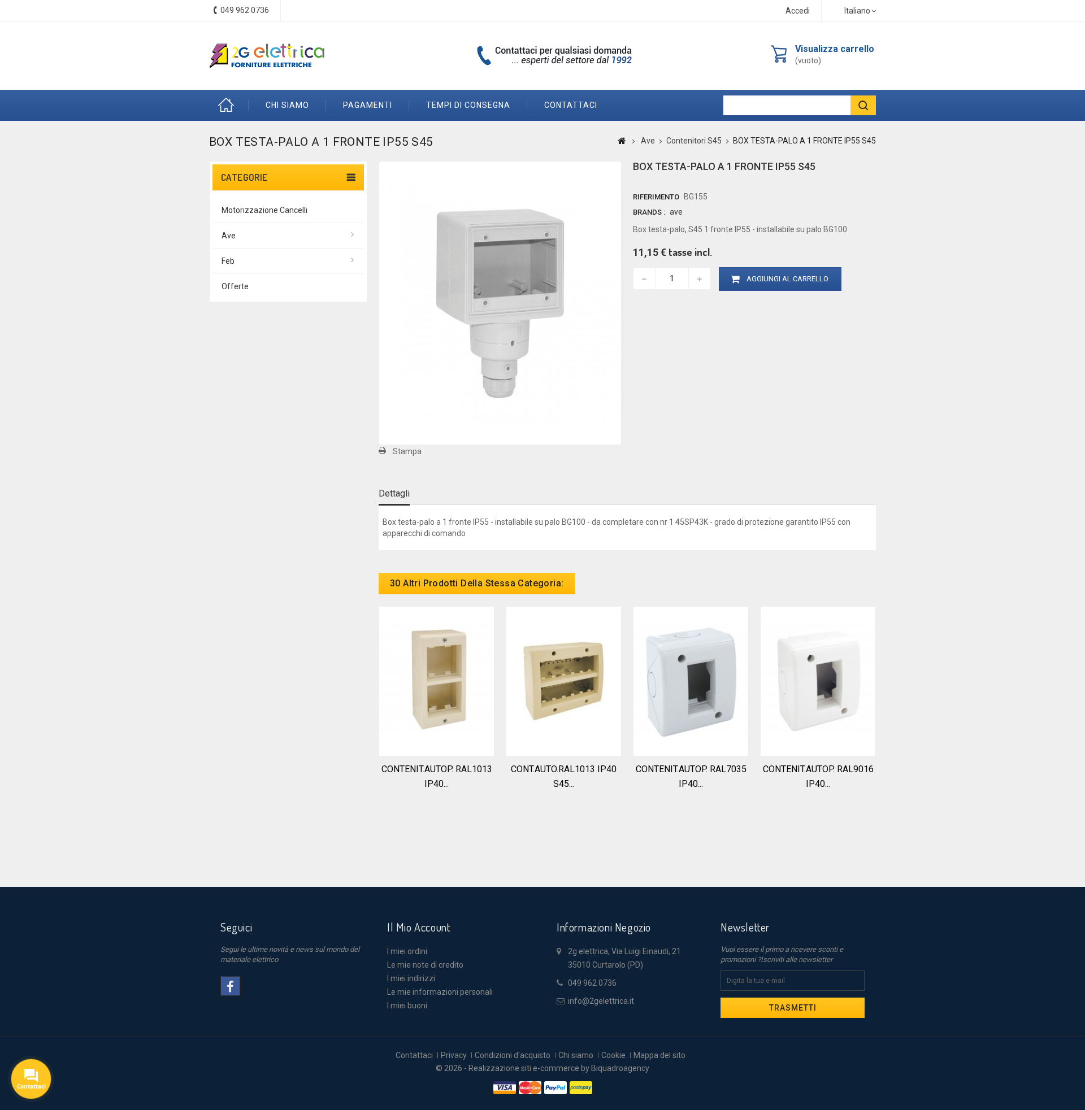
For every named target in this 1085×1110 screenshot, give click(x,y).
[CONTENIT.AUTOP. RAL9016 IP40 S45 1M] (818, 680)
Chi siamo (287, 105)
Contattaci (414, 1055)
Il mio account (418, 927)
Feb (228, 260)
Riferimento (656, 197)
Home (229, 105)
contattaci (570, 105)
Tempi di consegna (468, 105)
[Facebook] (230, 986)
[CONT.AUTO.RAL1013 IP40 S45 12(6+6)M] (563, 680)
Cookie (613, 1055)
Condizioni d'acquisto (512, 1055)
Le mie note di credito (425, 964)
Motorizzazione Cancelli (264, 210)
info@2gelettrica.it (601, 1000)
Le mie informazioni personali (440, 991)
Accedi (797, 10)
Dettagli (394, 493)
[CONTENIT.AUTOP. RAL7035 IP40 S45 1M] (690, 680)
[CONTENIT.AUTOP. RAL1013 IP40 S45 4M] (436, 680)
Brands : (649, 212)
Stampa (407, 451)
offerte (235, 286)
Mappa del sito (659, 1055)
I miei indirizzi (411, 978)
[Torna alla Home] (622, 140)
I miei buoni (407, 1005)
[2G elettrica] (266, 55)
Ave (229, 235)
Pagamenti (367, 105)
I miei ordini (407, 951)
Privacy (454, 1055)
